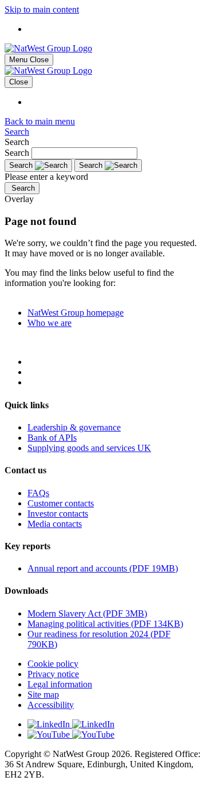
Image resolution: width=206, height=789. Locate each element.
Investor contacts (57, 513)
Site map (43, 694)
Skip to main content (42, 9)
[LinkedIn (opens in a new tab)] (114, 724)
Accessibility (50, 705)
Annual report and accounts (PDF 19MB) (102, 568)
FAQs (38, 493)
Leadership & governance (74, 427)
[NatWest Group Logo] (48, 48)
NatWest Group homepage (75, 312)
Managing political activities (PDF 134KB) (105, 624)
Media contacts (54, 524)
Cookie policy (52, 664)
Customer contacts (60, 503)
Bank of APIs (52, 437)
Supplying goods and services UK (89, 448)
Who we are (49, 323)
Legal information (59, 684)
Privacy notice (53, 674)
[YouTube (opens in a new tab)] (114, 735)
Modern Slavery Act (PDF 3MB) (87, 613)
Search (17, 131)
